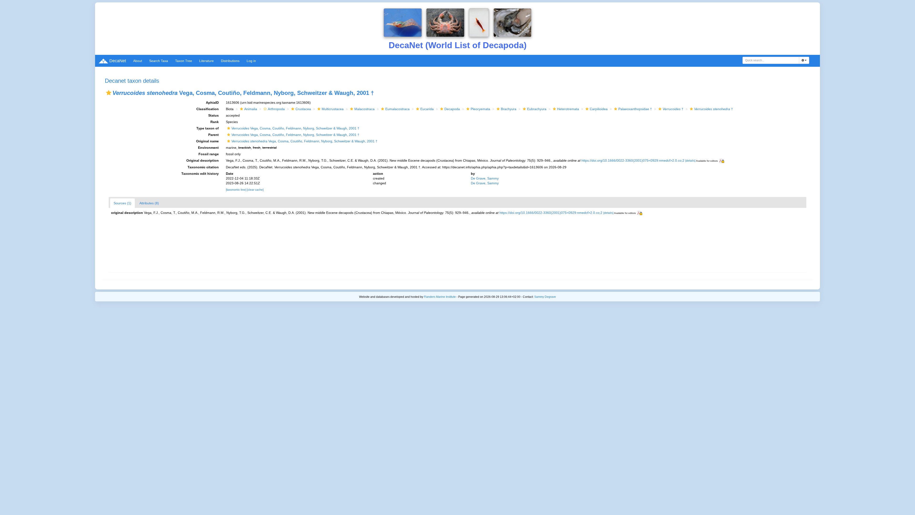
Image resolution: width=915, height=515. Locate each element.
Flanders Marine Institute (440, 297)
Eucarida (427, 109)
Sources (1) (122, 203)
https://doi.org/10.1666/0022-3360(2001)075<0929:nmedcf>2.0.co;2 (632, 160)
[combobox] (770, 60)
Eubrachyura (536, 109)
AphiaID (212, 102)
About (137, 61)
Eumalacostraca (397, 109)
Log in (251, 61)
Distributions (230, 61)
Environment (208, 147)
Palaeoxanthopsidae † (635, 109)
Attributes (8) (149, 203)
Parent (213, 135)
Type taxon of (207, 128)
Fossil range (208, 154)
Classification (207, 109)
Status (213, 115)
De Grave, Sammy (485, 178)
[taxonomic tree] (236, 189)
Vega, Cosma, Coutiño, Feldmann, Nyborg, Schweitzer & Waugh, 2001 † (295, 128)
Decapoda (452, 109)
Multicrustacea (333, 109)
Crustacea (303, 109)
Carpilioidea (599, 109)
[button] (108, 93)
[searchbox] (771, 60)
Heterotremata (568, 109)
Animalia (250, 109)
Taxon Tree (183, 61)
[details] (690, 160)
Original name (207, 141)
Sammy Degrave (545, 297)
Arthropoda (276, 109)
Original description (202, 160)
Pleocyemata (480, 109)
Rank (214, 122)
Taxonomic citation (203, 167)
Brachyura (508, 109)
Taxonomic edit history (200, 173)
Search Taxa (158, 61)
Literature (206, 61)
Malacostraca (364, 109)
